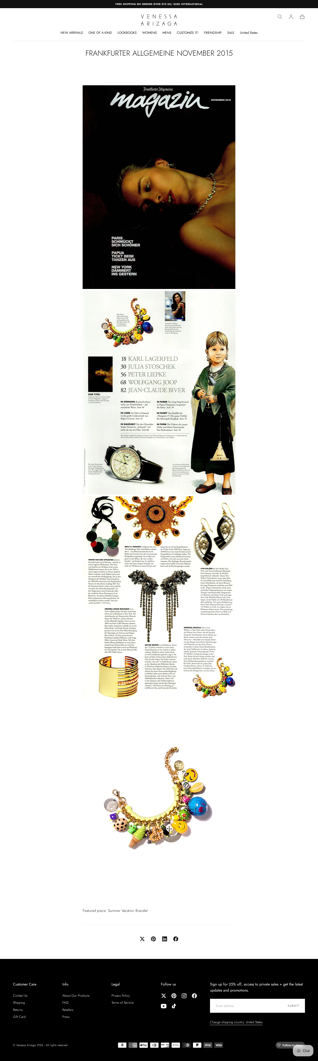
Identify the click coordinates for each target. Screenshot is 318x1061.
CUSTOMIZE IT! (187, 33)
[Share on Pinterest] (153, 939)
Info (65, 984)
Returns (18, 1009)
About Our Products (76, 995)
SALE (230, 33)
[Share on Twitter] (142, 939)
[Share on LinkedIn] (164, 939)
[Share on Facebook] (176, 939)
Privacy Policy (121, 995)
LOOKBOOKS (127, 33)
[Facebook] (194, 996)
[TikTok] (174, 1006)
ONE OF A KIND (100, 33)
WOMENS (149, 33)
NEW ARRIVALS (72, 33)
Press (66, 1016)
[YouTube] (164, 1006)
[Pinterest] (174, 996)
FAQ (65, 1002)
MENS (166, 33)
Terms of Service (123, 1002)
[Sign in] (291, 17)
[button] (280, 17)
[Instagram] (184, 996)
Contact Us (20, 995)
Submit (293, 1006)
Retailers (67, 1009)
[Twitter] (164, 996)
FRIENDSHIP (213, 33)
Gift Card (19, 1016)
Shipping (19, 1002)
